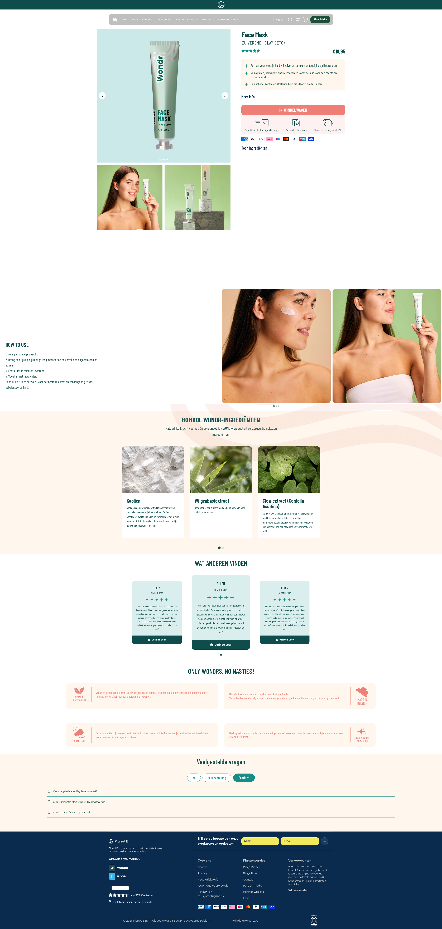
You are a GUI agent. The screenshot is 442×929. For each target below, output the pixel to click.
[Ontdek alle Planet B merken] (297, 19)
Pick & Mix (320, 19)
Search (202, 867)
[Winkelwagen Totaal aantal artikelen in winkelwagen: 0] (305, 19)
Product (243, 777)
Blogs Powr (250, 873)
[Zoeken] (290, 19)
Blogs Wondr (251, 867)
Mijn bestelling (217, 777)
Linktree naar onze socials (132, 902)
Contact (248, 879)
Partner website (253, 891)
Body (135, 19)
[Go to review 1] (221, 655)
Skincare (147, 19)
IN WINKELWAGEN (293, 110)
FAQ (246, 897)
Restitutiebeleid (208, 879)
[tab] (274, 406)
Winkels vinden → (300, 890)
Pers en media (252, 885)
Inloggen (279, 19)
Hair (125, 19)
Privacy (203, 873)
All (194, 777)
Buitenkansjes (205, 19)
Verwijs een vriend (229, 19)
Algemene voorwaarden (214, 885)
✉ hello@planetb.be (245, 920)
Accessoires (164, 19)
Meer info (248, 96)
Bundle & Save (184, 19)
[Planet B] (221, 4)
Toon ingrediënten (254, 147)
